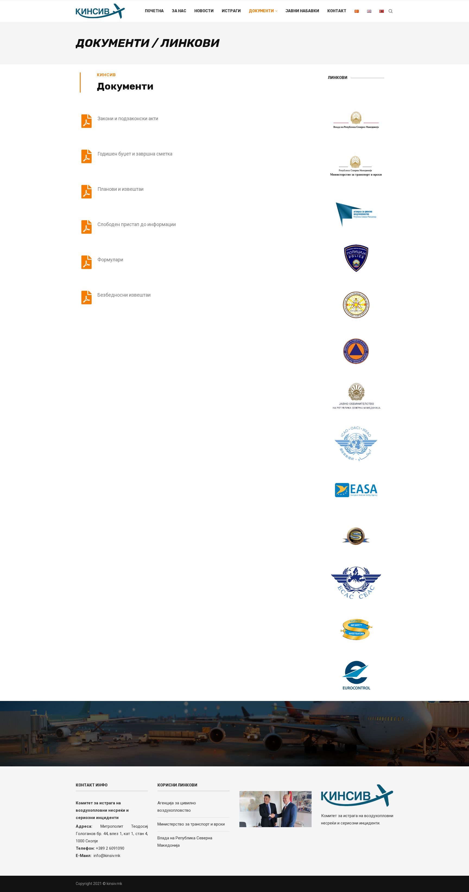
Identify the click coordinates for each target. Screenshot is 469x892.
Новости (204, 11)
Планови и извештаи (120, 189)
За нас (179, 11)
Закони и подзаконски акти (127, 118)
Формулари (110, 259)
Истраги (231, 11)
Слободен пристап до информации (136, 224)
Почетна (154, 11)
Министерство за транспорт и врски (191, 824)
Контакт (336, 11)
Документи (261, 11)
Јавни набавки (302, 11)
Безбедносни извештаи (124, 295)
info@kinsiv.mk (107, 855)
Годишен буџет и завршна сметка (134, 154)
